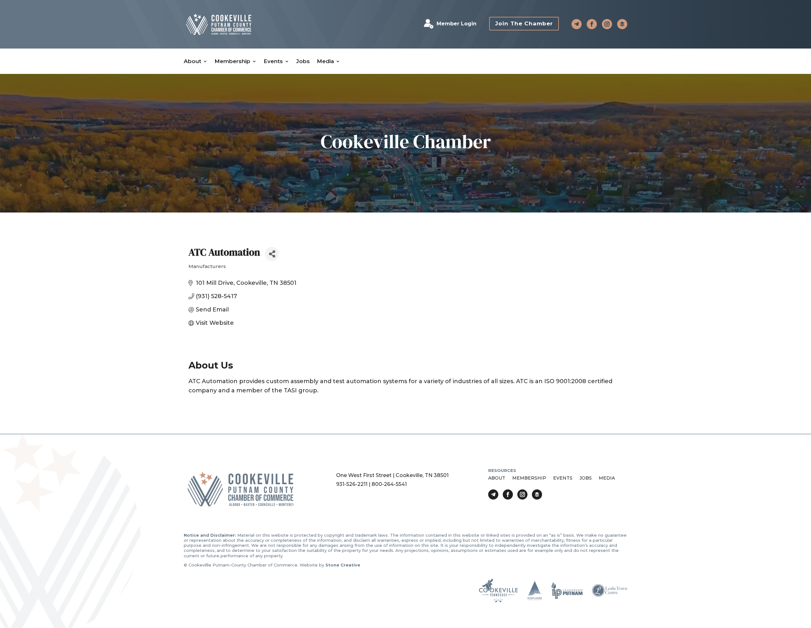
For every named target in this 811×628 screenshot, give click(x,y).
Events (273, 61)
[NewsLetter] (622, 24)
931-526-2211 (351, 484)
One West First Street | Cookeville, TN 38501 (392, 475)
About (192, 61)
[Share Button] (272, 254)
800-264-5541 (389, 484)
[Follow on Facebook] (592, 24)
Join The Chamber (524, 23)
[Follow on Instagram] (607, 24)
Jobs (303, 61)
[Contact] (577, 24)
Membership (232, 61)
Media (325, 61)
